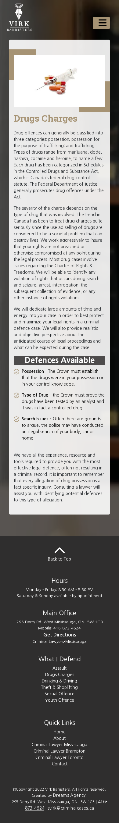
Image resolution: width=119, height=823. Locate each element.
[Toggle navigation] (101, 23)
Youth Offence (59, 700)
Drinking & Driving (59, 681)
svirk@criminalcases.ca (71, 808)
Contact (59, 764)
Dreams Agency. (70, 795)
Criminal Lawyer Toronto (59, 757)
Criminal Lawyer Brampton (59, 751)
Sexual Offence (59, 694)
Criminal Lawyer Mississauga (59, 745)
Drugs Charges (59, 674)
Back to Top (59, 559)
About (59, 738)
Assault (59, 668)
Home (59, 732)
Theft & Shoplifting (59, 687)
